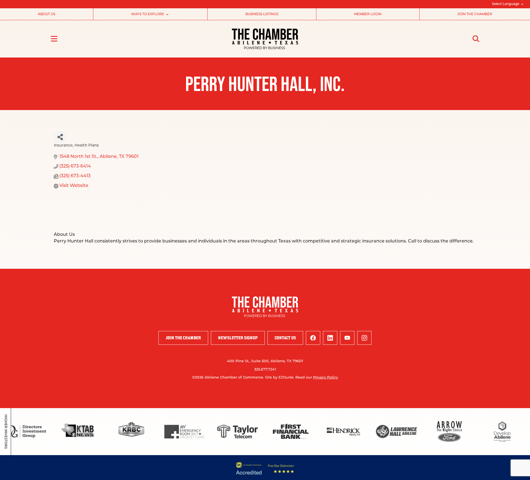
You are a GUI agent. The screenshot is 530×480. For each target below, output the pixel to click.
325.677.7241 (265, 369)
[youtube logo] (347, 338)
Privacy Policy (325, 377)
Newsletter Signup (238, 337)
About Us (46, 14)
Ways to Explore (147, 14)
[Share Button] (60, 137)
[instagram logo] (364, 338)
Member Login (367, 14)
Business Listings (261, 14)
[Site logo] (265, 38)
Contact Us (285, 337)
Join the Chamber (474, 14)
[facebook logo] (313, 338)
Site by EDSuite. (279, 377)
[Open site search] (475, 38)
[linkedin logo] (330, 338)
